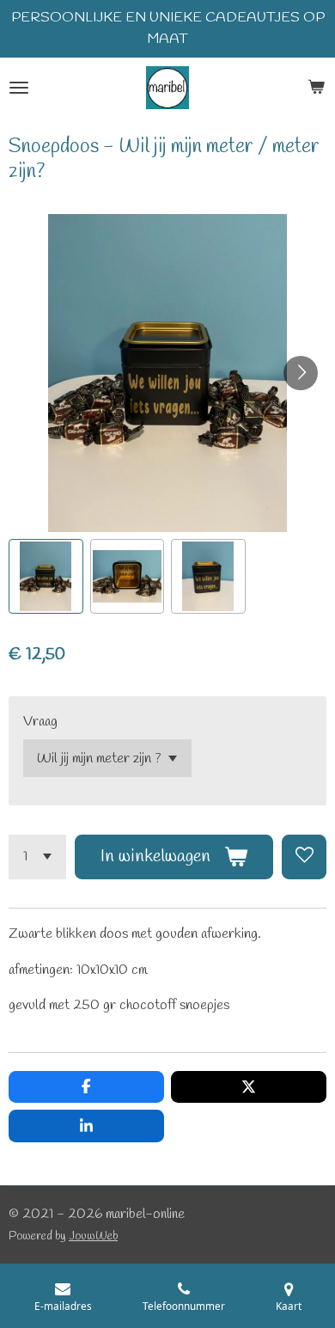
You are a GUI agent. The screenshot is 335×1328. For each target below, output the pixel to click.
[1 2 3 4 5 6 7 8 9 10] (37, 857)
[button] (46, 576)
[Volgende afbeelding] (300, 373)
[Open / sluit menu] (19, 88)
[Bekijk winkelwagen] (316, 88)
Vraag (40, 721)
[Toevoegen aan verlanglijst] (304, 857)
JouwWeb (93, 1236)
